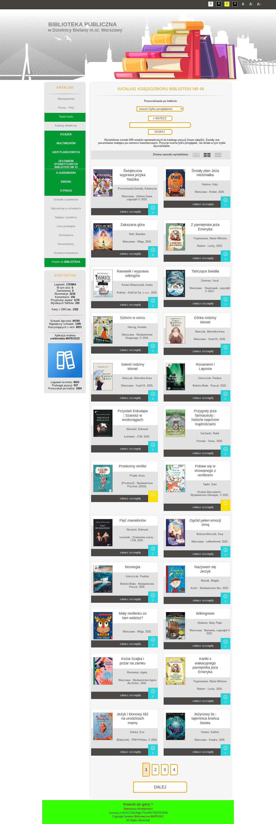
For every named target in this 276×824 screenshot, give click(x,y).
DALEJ (160, 787)
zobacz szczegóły (130, 211)
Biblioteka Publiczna (82, 24)
